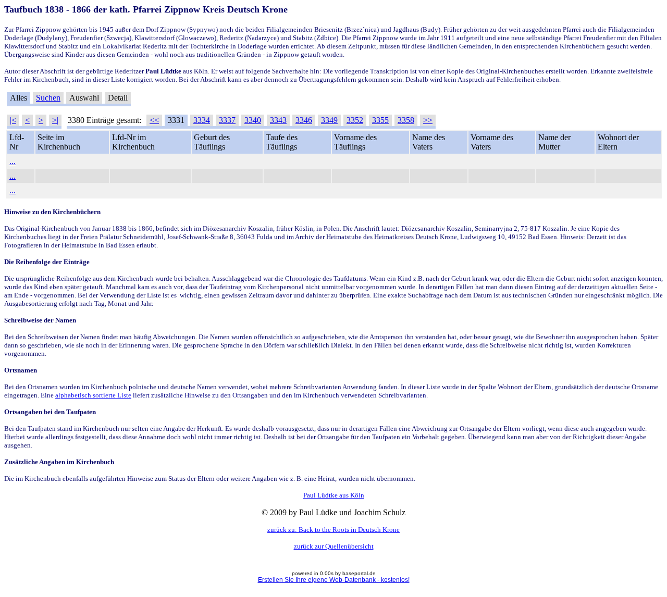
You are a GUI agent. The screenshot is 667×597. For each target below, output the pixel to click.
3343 (278, 120)
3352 (355, 120)
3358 (406, 120)
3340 (252, 120)
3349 (329, 120)
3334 (201, 120)
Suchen (48, 97)
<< (154, 120)
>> (428, 120)
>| (55, 120)
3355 (380, 120)
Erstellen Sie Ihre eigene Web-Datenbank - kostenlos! (334, 579)
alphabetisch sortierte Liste (93, 395)
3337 (227, 120)
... (12, 161)
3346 (303, 120)
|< (13, 120)
